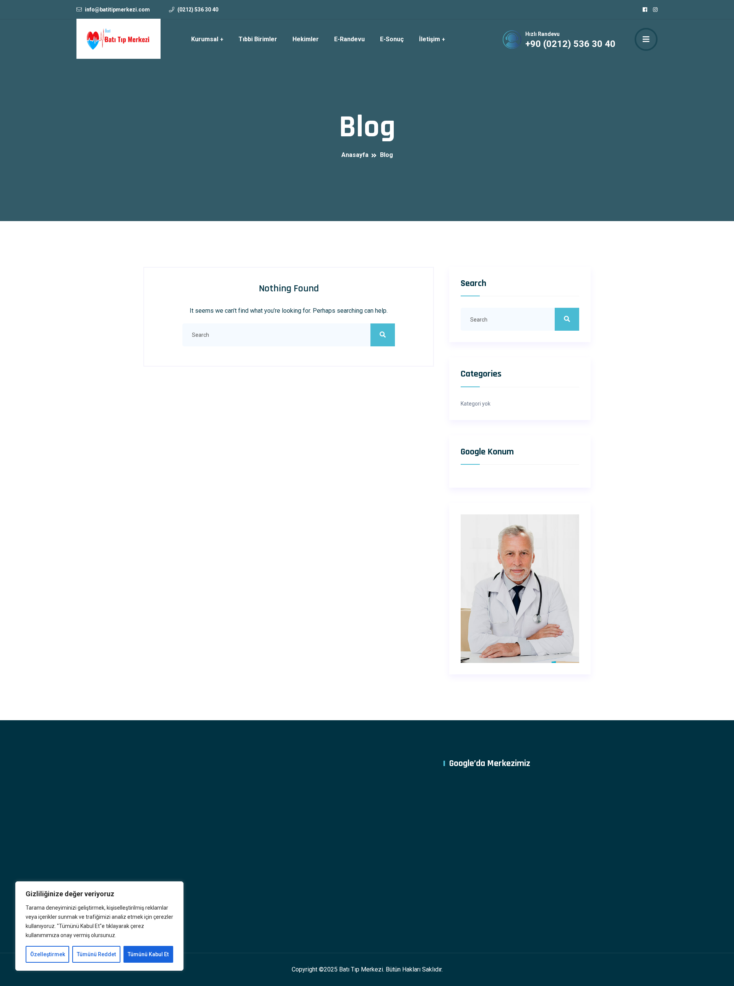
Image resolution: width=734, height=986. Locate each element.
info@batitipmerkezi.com (117, 9)
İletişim (429, 39)
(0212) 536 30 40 (197, 9)
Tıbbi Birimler (258, 39)
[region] (99, 926)
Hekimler (305, 39)
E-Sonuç (392, 39)
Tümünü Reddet (96, 954)
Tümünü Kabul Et (148, 954)
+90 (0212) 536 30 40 (570, 44)
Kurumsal (204, 39)
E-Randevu (349, 39)
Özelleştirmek (47, 954)
